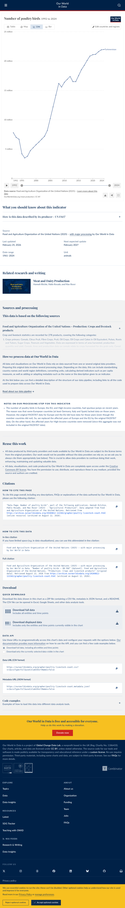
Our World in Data (62, 5)
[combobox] (119, 5)
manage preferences (44, 895)
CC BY (37, 197)
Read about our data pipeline (17, 391)
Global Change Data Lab (48, 745)
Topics (6, 789)
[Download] (105, 195)
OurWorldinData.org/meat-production (19, 197)
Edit (107, 27)
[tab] (11, 27)
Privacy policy (9, 881)
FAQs (114, 756)
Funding (68, 802)
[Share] (111, 195)
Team (66, 809)
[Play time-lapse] (6, 185)
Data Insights (9, 802)
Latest (6, 817)
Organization (70, 796)
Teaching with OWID (13, 830)
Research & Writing (12, 845)
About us (68, 789)
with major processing (81, 234)
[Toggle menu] (6, 5)
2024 (116, 185)
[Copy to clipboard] (113, 506)
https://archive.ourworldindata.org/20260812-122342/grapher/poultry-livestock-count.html (56, 513)
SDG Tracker (9, 824)
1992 (14, 185)
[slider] (21, 185)
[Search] (119, 5)
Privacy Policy (25, 895)
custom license (97, 752)
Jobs (66, 816)
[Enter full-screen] (118, 195)
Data (5, 796)
